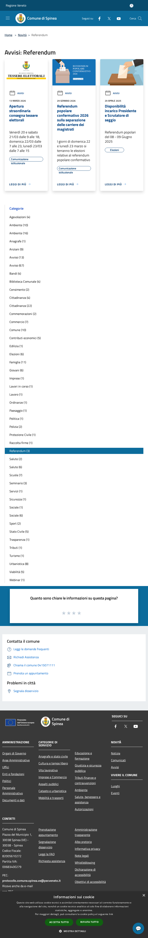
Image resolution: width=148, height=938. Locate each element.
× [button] (143, 895)
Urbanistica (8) (18, 563)
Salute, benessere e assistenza (87, 800)
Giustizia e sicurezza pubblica (88, 768)
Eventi (115, 793)
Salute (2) (15, 459)
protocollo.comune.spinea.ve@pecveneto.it (31, 880)
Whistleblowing (85, 862)
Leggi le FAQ (47, 854)
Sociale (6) (16, 515)
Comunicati (118, 760)
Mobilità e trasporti (51, 798)
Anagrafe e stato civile (53, 756)
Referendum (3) (19, 451)
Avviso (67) (16, 265)
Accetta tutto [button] (59, 922)
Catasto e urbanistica (52, 791)
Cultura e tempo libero (53, 763)
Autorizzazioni (84, 809)
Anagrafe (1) (17, 241)
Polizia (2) (15, 426)
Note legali (82, 855)
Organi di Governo (14, 753)
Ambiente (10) (18, 225)
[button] (74, 931)
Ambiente (81, 790)
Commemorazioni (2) (22, 313)
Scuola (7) (15, 475)
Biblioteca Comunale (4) (24, 281)
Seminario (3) (18, 483)
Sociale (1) (16, 507)
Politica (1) (16, 418)
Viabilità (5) (16, 572)
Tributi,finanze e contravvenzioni (85, 780)
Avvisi (20, 93)
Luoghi (115, 786)
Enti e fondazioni (13, 774)
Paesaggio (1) (18, 410)
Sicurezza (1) (17, 499)
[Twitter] (107, 18)
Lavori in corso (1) (21, 386)
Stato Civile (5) (19, 531)
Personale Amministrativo (12, 791)
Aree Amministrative (16, 760)
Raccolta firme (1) (20, 442)
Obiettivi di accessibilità (90, 881)
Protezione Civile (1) (22, 434)
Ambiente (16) (18, 233)
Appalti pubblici (49, 784)
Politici (6, 781)
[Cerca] (140, 18)
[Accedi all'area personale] (131, 5)
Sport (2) (15, 523)
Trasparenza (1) (19, 539)
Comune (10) (17, 330)
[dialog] (74, 914)
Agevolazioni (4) (19, 217)
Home (8, 35)
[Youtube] (117, 18)
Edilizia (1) (16, 346)
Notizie (115, 753)
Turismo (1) (16, 555)
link (111, 914)
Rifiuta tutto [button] (89, 922)
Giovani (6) (16, 370)
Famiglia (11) (17, 362)
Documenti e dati (13, 800)
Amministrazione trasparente (86, 832)
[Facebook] (98, 18)
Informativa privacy (87, 848)
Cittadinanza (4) (19, 297)
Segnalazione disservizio (47, 844)
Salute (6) (15, 467)
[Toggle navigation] (7, 18)
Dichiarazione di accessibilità (85, 872)
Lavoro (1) (15, 394)
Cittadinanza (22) (20, 305)
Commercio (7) (18, 322)
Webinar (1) (16, 580)
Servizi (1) (15, 491)
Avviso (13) (16, 257)
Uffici (5, 767)
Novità (22, 35)
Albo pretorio (83, 841)
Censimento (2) (19, 289)
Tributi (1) (15, 547)
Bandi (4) (15, 273)
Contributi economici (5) (25, 338)
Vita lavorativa (48, 770)
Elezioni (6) (16, 354)
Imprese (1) (16, 378)
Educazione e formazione (83, 756)
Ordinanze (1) (18, 402)
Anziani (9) (16, 249)
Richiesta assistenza (52, 861)
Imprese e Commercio (53, 777)
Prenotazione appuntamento (48, 832)
